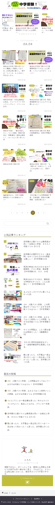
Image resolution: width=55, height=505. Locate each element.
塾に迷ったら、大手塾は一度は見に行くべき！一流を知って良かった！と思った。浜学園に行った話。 (28, 427)
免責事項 (37, 498)
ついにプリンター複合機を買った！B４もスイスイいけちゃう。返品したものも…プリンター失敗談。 (28, 404)
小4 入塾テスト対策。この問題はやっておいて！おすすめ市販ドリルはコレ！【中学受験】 (29, 382)
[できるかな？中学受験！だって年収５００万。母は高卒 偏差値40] (27, 8)
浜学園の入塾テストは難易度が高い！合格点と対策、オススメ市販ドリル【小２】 (28, 415)
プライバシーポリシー (22, 498)
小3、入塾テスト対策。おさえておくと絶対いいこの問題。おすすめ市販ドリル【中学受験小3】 (29, 392)
